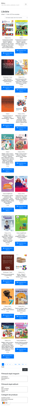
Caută (2, 366)
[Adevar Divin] (14, 390)
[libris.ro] (14, 379)
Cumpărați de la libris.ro (8, 53)
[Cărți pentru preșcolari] (14, 399)
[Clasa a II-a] (14, 400)
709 (19, 364)
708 (15, 364)
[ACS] (14, 387)
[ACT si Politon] (14, 388)
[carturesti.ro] (14, 376)
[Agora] (14, 391)
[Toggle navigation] (26, 4)
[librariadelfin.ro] (14, 378)
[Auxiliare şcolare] (14, 398)
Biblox (3, 3)
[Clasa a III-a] (14, 402)
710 (23, 364)
